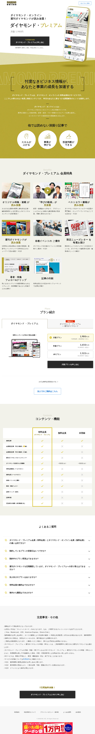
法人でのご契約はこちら (47, 391)
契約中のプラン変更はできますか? (23, 559)
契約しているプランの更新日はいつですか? (27, 551)
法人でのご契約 (85, 3)
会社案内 (78, 712)
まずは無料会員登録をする (47, 382)
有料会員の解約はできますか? (22, 585)
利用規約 (26, 659)
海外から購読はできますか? (21, 593)
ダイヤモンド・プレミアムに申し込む (30, 41)
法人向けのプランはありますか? (23, 577)
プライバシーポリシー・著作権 (49, 712)
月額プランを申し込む (70, 364)
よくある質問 (67, 712)
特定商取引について (30, 712)
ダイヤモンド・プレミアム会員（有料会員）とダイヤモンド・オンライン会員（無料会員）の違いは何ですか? (47, 541)
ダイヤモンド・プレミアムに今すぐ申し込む (47, 695)
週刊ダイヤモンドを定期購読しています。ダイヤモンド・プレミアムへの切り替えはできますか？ (47, 567)
